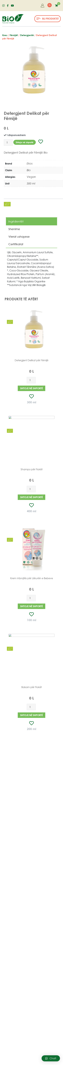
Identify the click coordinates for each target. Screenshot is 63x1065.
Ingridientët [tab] (16, 221)
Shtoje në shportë (24, 142)
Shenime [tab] (14, 229)
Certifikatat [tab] (15, 244)
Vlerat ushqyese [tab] (19, 236)
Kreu (4, 35)
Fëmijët (14, 35)
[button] (47, 18)
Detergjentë (27, 35)
